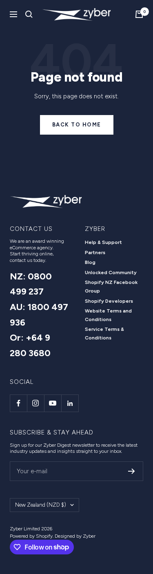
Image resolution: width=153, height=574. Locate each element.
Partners (95, 252)
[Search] (29, 14)
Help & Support (103, 242)
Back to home (76, 125)
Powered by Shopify (31, 536)
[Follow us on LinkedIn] (69, 403)
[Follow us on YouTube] (52, 403)
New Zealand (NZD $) (40, 505)
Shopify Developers (109, 301)
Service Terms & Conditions (104, 333)
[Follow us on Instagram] (35, 403)
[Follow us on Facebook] (18, 403)
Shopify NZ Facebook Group (111, 286)
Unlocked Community (111, 272)
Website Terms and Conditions (108, 315)
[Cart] (139, 14)
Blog (90, 262)
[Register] (131, 471)
